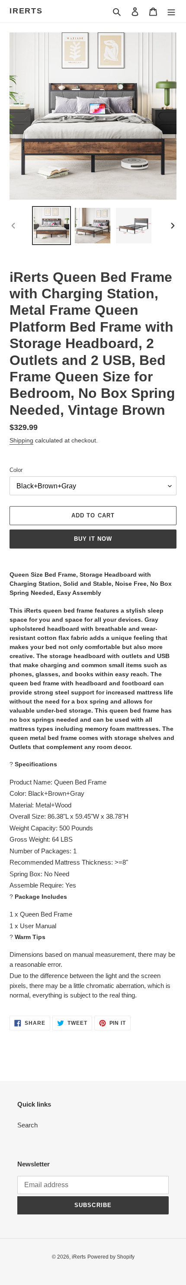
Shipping (21, 440)
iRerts (26, 10)
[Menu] (171, 11)
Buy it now (93, 539)
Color (16, 470)
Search (27, 1125)
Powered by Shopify (111, 1257)
